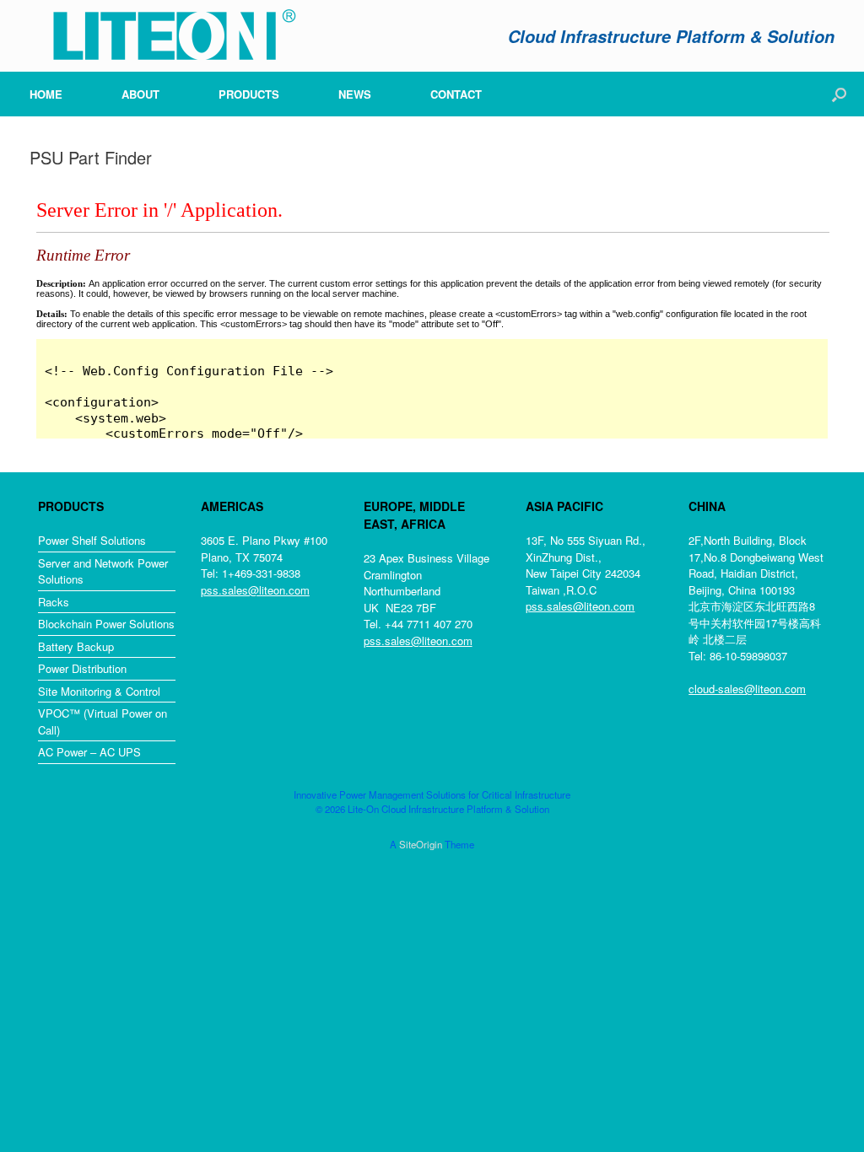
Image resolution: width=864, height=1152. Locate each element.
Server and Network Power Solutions (103, 571)
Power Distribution (82, 668)
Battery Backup (76, 646)
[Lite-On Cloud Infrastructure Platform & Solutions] (165, 35)
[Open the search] (839, 94)
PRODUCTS (249, 94)
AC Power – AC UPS (89, 752)
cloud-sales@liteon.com (747, 689)
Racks (53, 602)
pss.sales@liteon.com (255, 590)
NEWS (354, 94)
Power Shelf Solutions (92, 540)
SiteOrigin (420, 844)
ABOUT (140, 94)
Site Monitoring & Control (99, 691)
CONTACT (456, 94)
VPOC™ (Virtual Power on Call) (102, 721)
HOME (46, 94)
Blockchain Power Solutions (106, 624)
